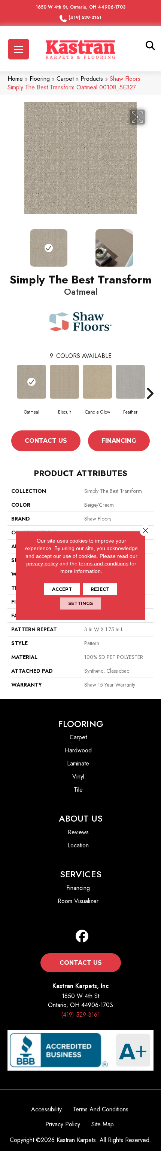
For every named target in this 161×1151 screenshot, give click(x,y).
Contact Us (46, 440)
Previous (11, 244)
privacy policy (42, 564)
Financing (118, 440)
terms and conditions (103, 564)
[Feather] (130, 381)
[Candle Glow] (97, 381)
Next (150, 244)
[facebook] (82, 936)
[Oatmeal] (31, 381)
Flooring (40, 78)
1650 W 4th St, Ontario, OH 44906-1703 (80, 7)
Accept (62, 589)
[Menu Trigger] (18, 49)
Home (15, 78)
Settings (80, 603)
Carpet (65, 78)
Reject (100, 589)
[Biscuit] (64, 381)
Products (91, 78)
